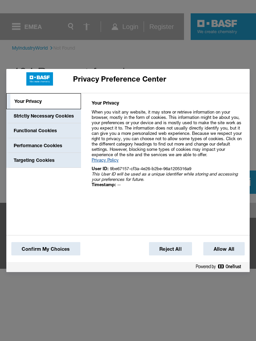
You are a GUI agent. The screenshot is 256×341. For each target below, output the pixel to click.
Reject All (170, 249)
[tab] (43, 101)
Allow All (224, 249)
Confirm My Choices (46, 249)
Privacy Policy (105, 160)
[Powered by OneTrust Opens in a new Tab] (221, 268)
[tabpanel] (167, 147)
